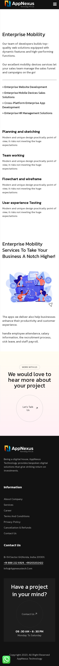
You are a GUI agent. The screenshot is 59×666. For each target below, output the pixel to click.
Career (7, 510)
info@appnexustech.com (18, 568)
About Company (13, 499)
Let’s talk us (28, 408)
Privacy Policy (12, 522)
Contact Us (10, 533)
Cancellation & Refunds (17, 527)
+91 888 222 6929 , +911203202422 (23, 563)
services (8, 505)
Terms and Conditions (16, 516)
